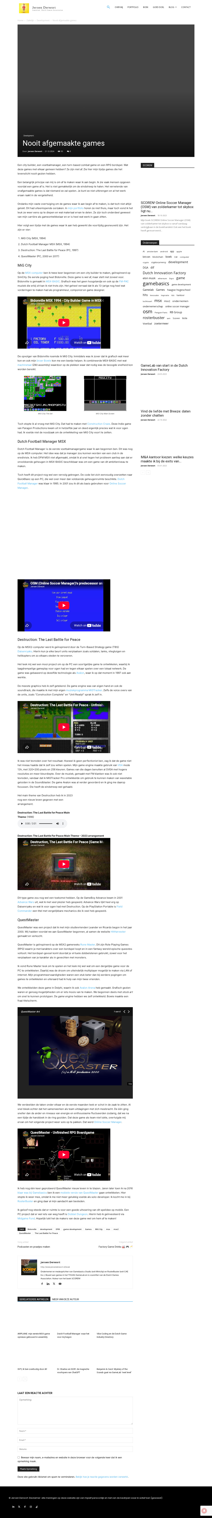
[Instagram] (31, 1507)
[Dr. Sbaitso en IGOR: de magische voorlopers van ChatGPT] (75, 1354)
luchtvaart (147, 301)
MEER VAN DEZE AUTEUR (65, 1299)
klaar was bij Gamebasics (32, 1192)
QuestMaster (25, 1233)
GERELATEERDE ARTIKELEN (34, 1299)
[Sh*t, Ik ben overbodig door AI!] (36, 1354)
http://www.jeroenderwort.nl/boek (55, 1267)
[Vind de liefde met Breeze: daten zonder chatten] (167, 394)
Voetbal (147, 323)
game (180, 278)
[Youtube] (61, 1284)
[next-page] (25, 1379)
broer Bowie (44, 360)
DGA (145, 267)
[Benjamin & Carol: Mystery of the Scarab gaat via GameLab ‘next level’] (115, 1354)
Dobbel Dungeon (78, 1214)
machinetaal (25, 364)
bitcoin (146, 256)
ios (172, 295)
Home (20, 20)
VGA (120, 765)
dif (152, 267)
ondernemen (180, 301)
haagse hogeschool (178, 289)
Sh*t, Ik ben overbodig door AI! (32, 1369)
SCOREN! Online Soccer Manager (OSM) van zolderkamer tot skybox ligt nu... (167, 207)
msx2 (116, 1229)
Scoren (176, 318)
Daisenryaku (25, 651)
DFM (58, 1229)
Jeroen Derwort (35, 151)
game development (72, 1229)
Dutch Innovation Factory (164, 273)
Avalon (80, 672)
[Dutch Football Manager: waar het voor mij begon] (75, 1318)
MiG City (99, 1229)
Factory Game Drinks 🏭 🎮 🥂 (116, 1246)
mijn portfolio (76, 208)
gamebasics (156, 283)
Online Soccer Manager (107, 1122)
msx (108, 1229)
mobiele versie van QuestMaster (79, 1192)
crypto (146, 262)
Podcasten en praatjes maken (34, 1246)
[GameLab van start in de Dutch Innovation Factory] (167, 348)
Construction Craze (98, 423)
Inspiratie (165, 295)
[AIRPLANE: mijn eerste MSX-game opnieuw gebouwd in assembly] (36, 1318)
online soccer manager (177, 306)
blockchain (158, 256)
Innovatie (154, 295)
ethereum (162, 278)
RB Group (176, 312)
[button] (108, 7)
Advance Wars (26, 902)
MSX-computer (34, 272)
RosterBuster (25, 1201)
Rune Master (87, 944)
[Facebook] (43, 1284)
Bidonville (32, 1229)
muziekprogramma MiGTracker (84, 690)
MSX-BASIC (53, 281)
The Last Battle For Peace (46, 1233)
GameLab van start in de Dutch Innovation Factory (164, 367)
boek (168, 256)
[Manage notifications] (204, 1510)
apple (179, 251)
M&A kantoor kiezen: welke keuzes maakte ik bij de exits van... (167, 459)
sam (168, 318)
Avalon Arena (87, 987)
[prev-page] (20, 1379)
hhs (145, 295)
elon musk (149, 278)
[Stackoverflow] (37, 1507)
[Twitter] (55, 1284)
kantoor (181, 295)
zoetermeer (161, 323)
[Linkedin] (49, 1284)
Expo (171, 278)
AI (144, 251)
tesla (184, 318)
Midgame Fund (26, 1218)
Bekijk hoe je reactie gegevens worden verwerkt (102, 1476)
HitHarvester (118, 931)
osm (147, 311)
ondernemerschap (153, 306)
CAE (176, 257)
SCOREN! (147, 165)
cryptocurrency (158, 262)
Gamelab (148, 290)
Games (88, 1229)
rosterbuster (154, 317)
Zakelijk (30, 20)
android (164, 251)
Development (43, 20)
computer (184, 257)
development (46, 1229)
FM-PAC (124, 281)
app (172, 251)
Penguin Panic (161, 312)
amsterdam (152, 251)
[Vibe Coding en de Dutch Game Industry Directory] (115, 1318)
